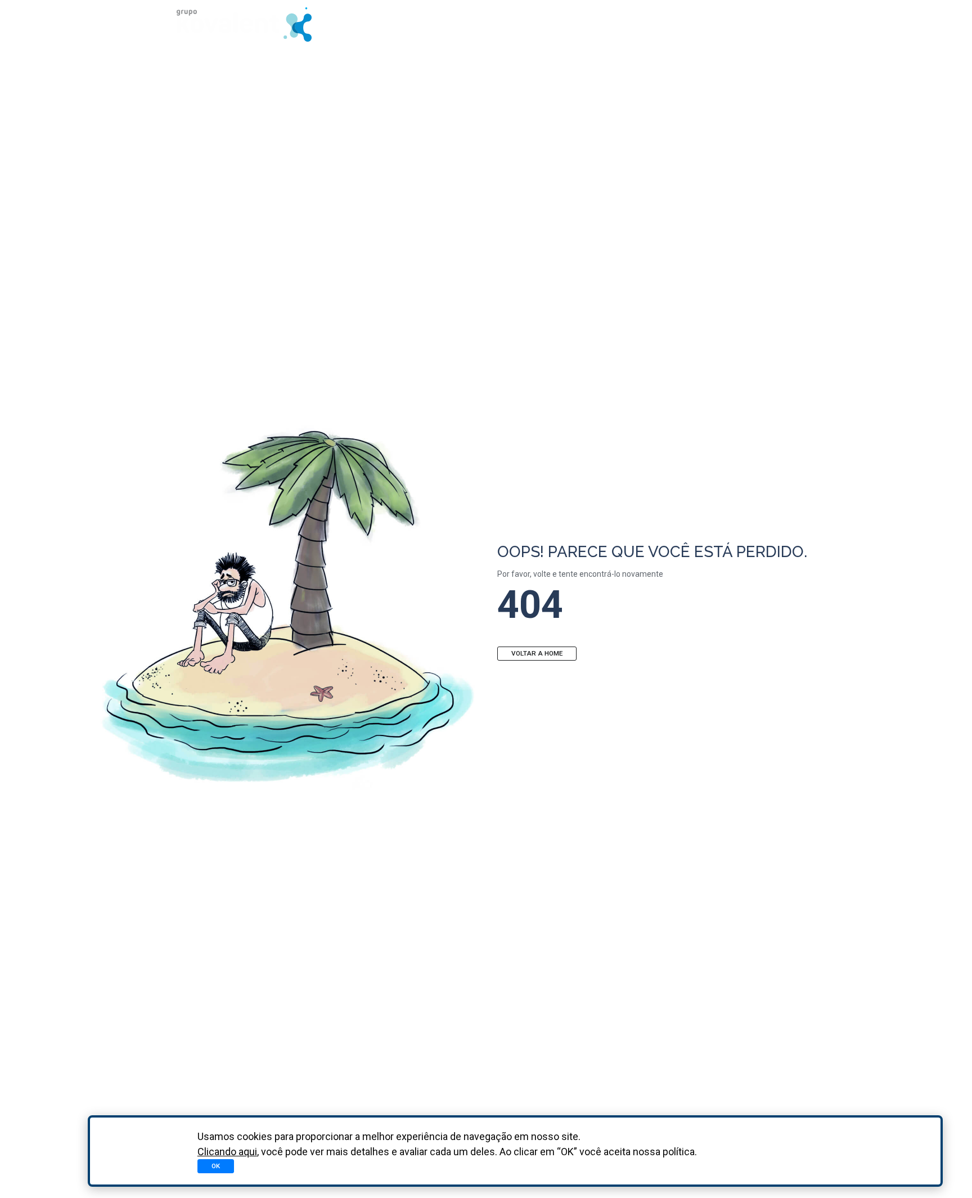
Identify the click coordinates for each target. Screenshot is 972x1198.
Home (503, 24)
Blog (703, 24)
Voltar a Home (536, 653)
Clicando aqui (227, 1151)
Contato (762, 24)
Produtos (564, 24)
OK (216, 1166)
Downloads (639, 24)
